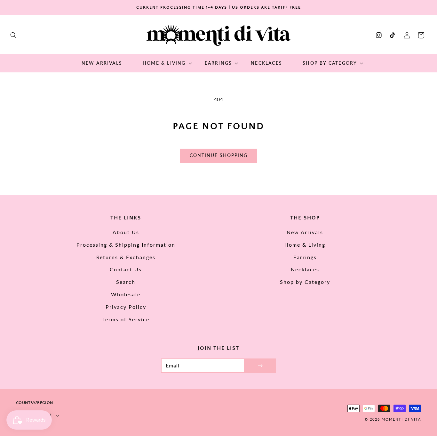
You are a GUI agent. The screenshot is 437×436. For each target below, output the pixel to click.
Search (125, 282)
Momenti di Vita (401, 419)
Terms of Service (125, 319)
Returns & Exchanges (125, 257)
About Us (126, 232)
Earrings (305, 257)
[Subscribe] (260, 365)
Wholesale (125, 294)
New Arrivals (305, 232)
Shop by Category (305, 282)
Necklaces (305, 269)
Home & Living (304, 245)
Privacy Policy (126, 307)
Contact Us (126, 269)
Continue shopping (219, 155)
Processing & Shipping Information (125, 245)
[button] (13, 35)
